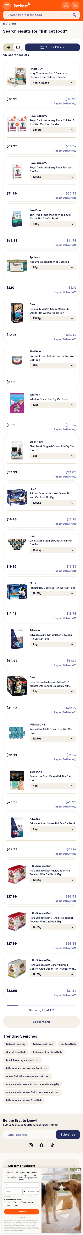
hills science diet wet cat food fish (26, 1068)
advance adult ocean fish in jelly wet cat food (32, 1092)
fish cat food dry (15, 1044)
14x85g (37, 550)
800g (36, 224)
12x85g (37, 177)
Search (13, 23)
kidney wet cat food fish (47, 1052)
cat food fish (68, 1044)
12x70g (37, 738)
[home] (22, 5)
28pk (36, 691)
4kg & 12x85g (41, 82)
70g (35, 267)
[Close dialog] (78, 1170)
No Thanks (21, 1217)
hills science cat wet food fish (24, 1100)
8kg (35, 455)
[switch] (13, 47)
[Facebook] (41, 1145)
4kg (35, 644)
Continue (22, 1211)
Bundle (37, 129)
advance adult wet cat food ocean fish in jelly (32, 1084)
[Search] (74, 15)
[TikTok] (52, 1145)
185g (35, 365)
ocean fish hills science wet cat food (27, 1076)
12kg (35, 404)
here (33, 1194)
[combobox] (24, 1191)
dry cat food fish (15, 1052)
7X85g (37, 318)
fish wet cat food (43, 1044)
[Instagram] (30, 1145)
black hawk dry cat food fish (22, 1060)
